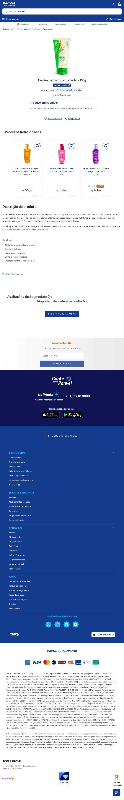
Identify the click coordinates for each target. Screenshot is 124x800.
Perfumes (13, 550)
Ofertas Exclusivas (60, 24)
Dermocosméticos (17, 559)
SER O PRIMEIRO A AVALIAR (62, 313)
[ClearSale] (8, 778)
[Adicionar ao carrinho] (37, 146)
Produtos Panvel (16, 564)
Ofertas (12, 604)
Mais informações (62, 94)
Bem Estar (13, 546)
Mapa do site (14, 608)
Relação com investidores (20, 471)
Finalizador (36, 29)
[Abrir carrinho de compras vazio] (120, 4)
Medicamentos (15, 537)
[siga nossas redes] (48, 624)
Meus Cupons (24, 24)
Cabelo (27, 29)
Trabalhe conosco (17, 462)
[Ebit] (64, 778)
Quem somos (15, 457)
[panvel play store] (72, 415)
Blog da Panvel (15, 466)
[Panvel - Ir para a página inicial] (56, 4)
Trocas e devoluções (18, 599)
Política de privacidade (19, 475)
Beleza (19, 29)
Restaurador (48, 29)
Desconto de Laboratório (99, 24)
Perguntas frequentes (18, 585)
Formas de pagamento (19, 590)
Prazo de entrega (16, 595)
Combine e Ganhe (79, 24)
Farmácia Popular (16, 520)
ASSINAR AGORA (62, 363)
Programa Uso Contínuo (20, 515)
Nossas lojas (14, 484)
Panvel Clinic (14, 568)
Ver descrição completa (12, 274)
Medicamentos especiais (20, 501)
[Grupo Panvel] (11, 760)
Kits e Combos (42, 24)
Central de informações (19, 581)
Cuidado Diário (15, 541)
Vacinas (12, 497)
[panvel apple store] (50, 415)
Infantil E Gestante (17, 555)
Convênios (14, 511)
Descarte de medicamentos (21, 480)
